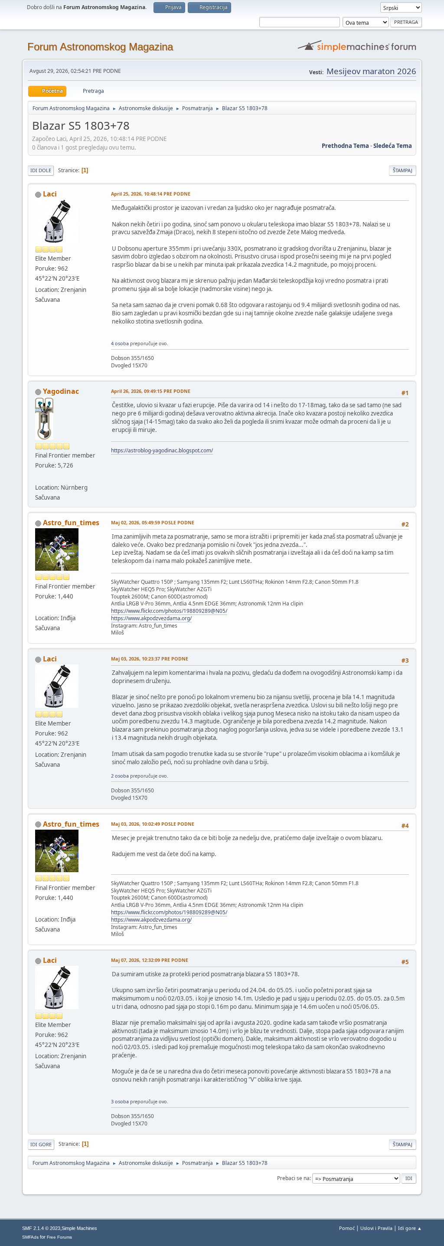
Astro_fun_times (71, 522)
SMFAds (30, 1237)
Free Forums (59, 1237)
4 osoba (120, 343)
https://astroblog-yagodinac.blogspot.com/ (162, 450)
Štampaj (402, 170)
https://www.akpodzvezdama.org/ (151, 618)
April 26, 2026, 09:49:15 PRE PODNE (150, 391)
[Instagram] (38, 608)
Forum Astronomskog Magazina (100, 46)
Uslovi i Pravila (376, 1228)
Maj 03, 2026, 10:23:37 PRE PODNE (149, 658)
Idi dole (40, 170)
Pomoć (347, 1228)
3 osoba (120, 1101)
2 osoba (120, 775)
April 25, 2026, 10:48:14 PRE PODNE (150, 193)
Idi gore (41, 1144)
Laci (50, 194)
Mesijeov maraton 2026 (371, 70)
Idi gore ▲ (410, 1228)
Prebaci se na (293, 1178)
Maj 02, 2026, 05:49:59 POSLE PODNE (152, 522)
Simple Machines (79, 1228)
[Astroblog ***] (38, 477)
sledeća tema (392, 146)
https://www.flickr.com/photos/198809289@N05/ (169, 611)
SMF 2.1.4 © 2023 (41, 1228)
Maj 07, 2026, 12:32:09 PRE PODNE (149, 960)
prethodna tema (345, 146)
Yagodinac (61, 391)
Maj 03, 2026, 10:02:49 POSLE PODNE (152, 824)
